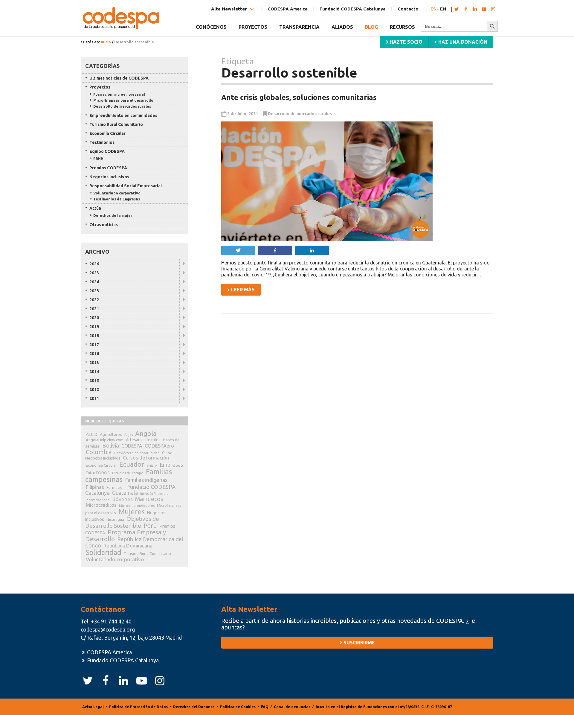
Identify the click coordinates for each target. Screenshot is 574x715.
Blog (371, 27)
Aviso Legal (93, 707)
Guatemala (125, 493)
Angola (146, 433)
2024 (94, 281)
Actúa (95, 208)
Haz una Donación (462, 42)
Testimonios (102, 142)
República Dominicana (127, 545)
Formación (115, 487)
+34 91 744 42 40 (111, 621)
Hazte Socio (405, 42)
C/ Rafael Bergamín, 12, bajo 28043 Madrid (131, 638)
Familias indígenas (146, 480)
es (433, 8)
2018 (94, 335)
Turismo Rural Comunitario (116, 124)
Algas (128, 434)
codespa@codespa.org (108, 629)
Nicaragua (115, 519)
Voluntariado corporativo (117, 193)
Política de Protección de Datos (138, 707)
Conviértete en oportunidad (137, 453)
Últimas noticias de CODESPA (119, 78)
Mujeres (131, 512)
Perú (150, 525)
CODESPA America (288, 8)
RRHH (98, 159)
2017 (94, 344)
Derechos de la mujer (112, 215)
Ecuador (131, 464)
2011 (94, 398)
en (443, 8)
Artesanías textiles (143, 439)
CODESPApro (159, 445)
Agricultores (111, 434)
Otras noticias (103, 224)
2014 (94, 371)
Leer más (242, 289)
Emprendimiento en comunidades (123, 115)
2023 (94, 290)
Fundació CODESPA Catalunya (353, 8)
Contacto (408, 8)
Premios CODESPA (108, 167)
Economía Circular (107, 133)
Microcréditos (101, 505)
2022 (94, 299)
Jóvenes (123, 499)
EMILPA (151, 465)
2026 (94, 263)
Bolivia (110, 445)
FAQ (264, 707)
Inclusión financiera (154, 493)
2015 (94, 362)
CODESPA (131, 445)
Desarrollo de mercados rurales (300, 113)
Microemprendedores (137, 505)
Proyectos (99, 87)
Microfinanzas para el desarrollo (123, 100)
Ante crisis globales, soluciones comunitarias (299, 97)
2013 (94, 380)
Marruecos (149, 499)
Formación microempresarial (119, 94)
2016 (94, 353)
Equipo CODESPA (107, 151)
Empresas (171, 465)
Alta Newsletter (229, 8)
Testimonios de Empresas (116, 199)
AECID (91, 434)
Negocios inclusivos (109, 176)
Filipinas (95, 487)
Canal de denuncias (292, 707)
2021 (94, 308)
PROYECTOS (253, 27)
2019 (94, 326)
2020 (94, 317)
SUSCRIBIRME (358, 642)
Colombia (99, 451)
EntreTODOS (98, 472)
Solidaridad (103, 552)
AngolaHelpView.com (104, 440)
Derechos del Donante (194, 707)
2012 (94, 389)
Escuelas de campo (128, 473)
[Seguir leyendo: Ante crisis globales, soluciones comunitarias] (357, 181)
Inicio (106, 42)
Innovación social (98, 500)
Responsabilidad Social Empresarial (125, 185)
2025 (94, 272)
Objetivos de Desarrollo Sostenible (122, 522)
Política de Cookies (238, 707)
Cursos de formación (146, 457)
